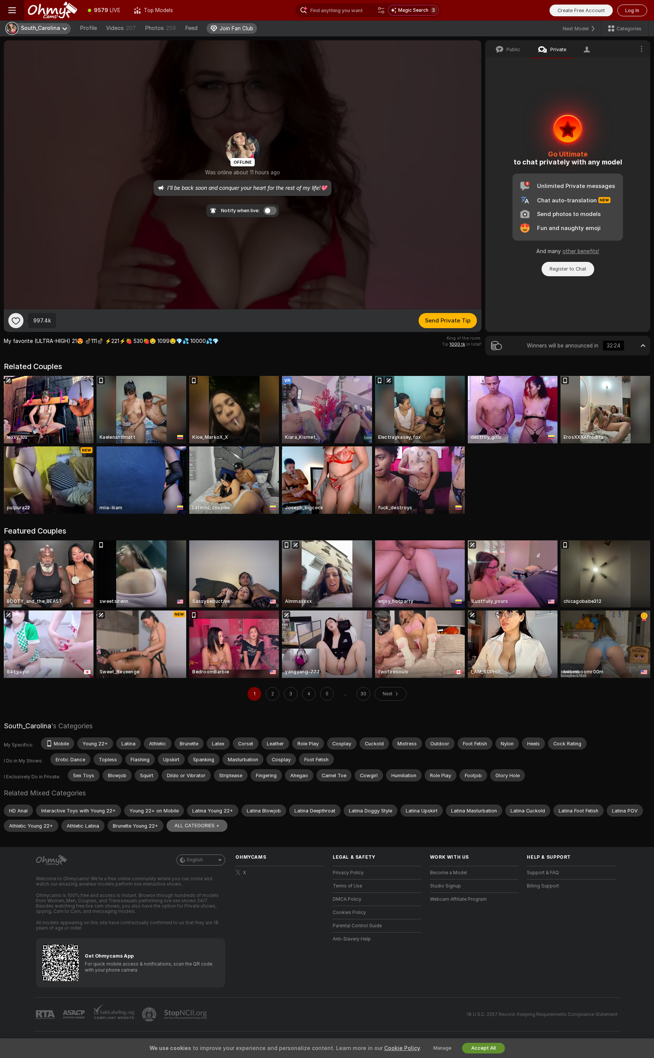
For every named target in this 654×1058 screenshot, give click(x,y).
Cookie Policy (402, 1048)
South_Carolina (27, 726)
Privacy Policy (348, 872)
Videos (121, 28)
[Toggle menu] (12, 10)
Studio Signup (445, 886)
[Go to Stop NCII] (186, 1014)
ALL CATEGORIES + (197, 825)
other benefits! (580, 251)
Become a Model (448, 872)
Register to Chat (568, 269)
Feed (191, 28)
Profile (88, 28)
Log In (632, 10)
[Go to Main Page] (52, 10)
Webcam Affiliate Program (458, 899)
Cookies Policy (349, 912)
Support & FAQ (543, 872)
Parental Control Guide (357, 925)
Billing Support (543, 886)
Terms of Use (347, 886)
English (195, 859)
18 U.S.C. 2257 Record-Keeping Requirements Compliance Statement (542, 1014)
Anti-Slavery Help (352, 939)
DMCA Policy (347, 899)
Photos (160, 28)
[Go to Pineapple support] (150, 1014)
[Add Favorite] (15, 320)
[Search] (381, 10)
